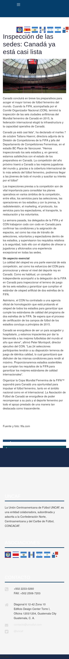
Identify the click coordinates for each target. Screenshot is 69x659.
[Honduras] (39, 555)
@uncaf (18, 631)
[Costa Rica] (16, 555)
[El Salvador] (24, 555)
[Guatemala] (31, 555)
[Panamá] (55, 555)
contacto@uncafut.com (28, 624)
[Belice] (8, 555)
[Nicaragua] (47, 555)
